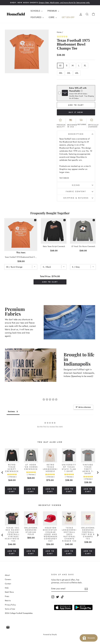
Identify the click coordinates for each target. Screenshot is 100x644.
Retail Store (9, 592)
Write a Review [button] (84, 407)
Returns (8, 600)
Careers (8, 579)
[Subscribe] (86, 588)
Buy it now (76, 112)
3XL (68, 73)
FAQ (6, 588)
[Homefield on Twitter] (57, 596)
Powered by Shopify (50, 634)
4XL (77, 73)
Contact (8, 583)
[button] (82, 91)
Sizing (76, 185)
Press (7, 596)
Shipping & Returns (75, 198)
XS (60, 65)
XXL (60, 73)
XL (85, 65)
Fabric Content (76, 191)
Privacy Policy (10, 605)
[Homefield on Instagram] (52, 596)
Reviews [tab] (11, 411)
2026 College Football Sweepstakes (19, 613)
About (7, 575)
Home (59, 32)
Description (76, 134)
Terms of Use (10, 609)
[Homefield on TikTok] (62, 596)
